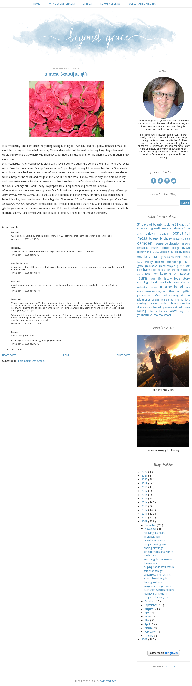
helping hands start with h (159, 566)
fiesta (167, 257)
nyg (160, 291)
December (151, 525)
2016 (144, 494)
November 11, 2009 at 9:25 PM (25, 239)
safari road (160, 295)
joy (155, 273)
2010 (144, 517)
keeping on (168, 273)
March (148, 627)
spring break (167, 299)
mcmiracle (165, 282)
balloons (150, 233)
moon (154, 287)
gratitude (183, 266)
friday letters (155, 262)
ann (139, 233)
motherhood (171, 286)
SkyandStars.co (108, 681)
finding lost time (153, 582)
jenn (13, 281)
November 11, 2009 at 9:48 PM (25, 255)
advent (177, 228)
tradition (147, 307)
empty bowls (182, 251)
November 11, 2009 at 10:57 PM (25, 291)
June (147, 616)
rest (150, 296)
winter (173, 311)
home (146, 269)
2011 (144, 513)
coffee (165, 247)
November (151, 528)
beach (164, 233)
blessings (178, 238)
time (139, 307)
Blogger (170, 666)
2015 (144, 498)
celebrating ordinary (144, 4)
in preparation (152, 536)
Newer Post (9, 355)
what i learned (158, 311)
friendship (174, 262)
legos (152, 279)
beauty (154, 238)
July (147, 612)
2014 (144, 502)
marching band (147, 282)
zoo (155, 314)
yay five (185, 311)
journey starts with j (155, 593)
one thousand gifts (176, 291)
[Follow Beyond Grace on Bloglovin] (163, 654)
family (158, 257)
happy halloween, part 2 (158, 597)
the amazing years (163, 389)
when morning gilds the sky (163, 450)
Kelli (13, 248)
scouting (173, 295)
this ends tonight (153, 570)
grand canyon (167, 266)
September (151, 605)
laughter (185, 273)
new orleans (151, 291)
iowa (147, 273)
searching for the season (158, 559)
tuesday (158, 307)
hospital (162, 269)
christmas (142, 247)
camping (158, 243)
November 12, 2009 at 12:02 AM (26, 323)
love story (182, 278)
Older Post (123, 355)
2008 (144, 639)
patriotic (141, 295)
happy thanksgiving (155, 544)
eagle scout (167, 251)
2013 (144, 506)
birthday (166, 238)
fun (186, 261)
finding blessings (153, 548)
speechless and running (157, 574)
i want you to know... (156, 540)
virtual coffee (182, 307)
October (149, 601)
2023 (144, 471)
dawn (13, 299)
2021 (144, 475)
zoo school (164, 314)
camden (144, 243)
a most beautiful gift (155, 578)
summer (153, 303)
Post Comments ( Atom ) (32, 360)
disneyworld (144, 251)
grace (140, 266)
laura (142, 278)
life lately (164, 278)
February (150, 631)
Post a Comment (15, 349)
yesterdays (145, 315)
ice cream (172, 269)
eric (139, 257)
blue (187, 238)
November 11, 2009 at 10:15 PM (25, 273)
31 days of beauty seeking (155, 224)
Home (36, 4)
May (147, 620)
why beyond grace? (62, 4)
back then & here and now (159, 589)
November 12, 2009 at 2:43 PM (25, 344)
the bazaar (150, 555)
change (186, 243)
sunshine (185, 303)
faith (148, 256)
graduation (151, 266)
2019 (144, 483)
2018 (144, 487)
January (149, 635)
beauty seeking (110, 4)
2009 (144, 521)
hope (153, 270)
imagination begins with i (158, 586)
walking (141, 311)
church (154, 247)
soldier (155, 299)
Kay (12, 232)
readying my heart (154, 532)
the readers (150, 563)
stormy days (182, 299)
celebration (172, 243)
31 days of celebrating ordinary (163, 226)
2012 (144, 509)
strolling (141, 303)
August (149, 608)
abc (169, 228)
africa (87, 4)
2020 (144, 479)
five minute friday (180, 257)
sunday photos (168, 303)
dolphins (156, 252)
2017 (144, 490)
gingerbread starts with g (158, 551)
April (148, 624)
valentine (169, 307)
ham (139, 269)
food (139, 262)
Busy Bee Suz (17, 263)
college (175, 247)
